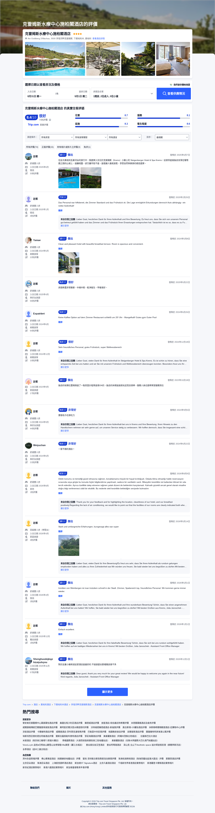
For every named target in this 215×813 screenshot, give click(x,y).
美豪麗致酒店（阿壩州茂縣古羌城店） (120, 736)
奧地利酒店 (46, 704)
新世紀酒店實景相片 (32, 767)
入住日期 (31, 91)
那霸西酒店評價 (173, 758)
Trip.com (27, 704)
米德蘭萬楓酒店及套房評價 (143, 723)
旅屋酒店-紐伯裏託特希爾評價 (115, 723)
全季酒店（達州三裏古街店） (36, 749)
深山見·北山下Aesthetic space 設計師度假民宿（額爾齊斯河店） (152, 745)
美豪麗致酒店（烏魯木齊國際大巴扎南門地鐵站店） (135, 740)
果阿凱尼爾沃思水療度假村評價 (74, 727)
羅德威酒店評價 (92, 723)
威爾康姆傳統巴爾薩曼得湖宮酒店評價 (40, 727)
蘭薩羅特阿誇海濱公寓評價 (158, 732)
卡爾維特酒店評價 (45, 732)
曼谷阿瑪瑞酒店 (114, 745)
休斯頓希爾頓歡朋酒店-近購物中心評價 (167, 727)
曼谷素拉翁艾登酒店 (95, 745)
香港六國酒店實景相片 (53, 767)
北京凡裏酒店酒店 (107, 763)
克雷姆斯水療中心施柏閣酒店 (107, 704)
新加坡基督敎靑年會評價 (77, 767)
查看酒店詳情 (98, 38)
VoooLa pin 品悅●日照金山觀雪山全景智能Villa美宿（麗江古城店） (53, 745)
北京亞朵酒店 (29, 763)
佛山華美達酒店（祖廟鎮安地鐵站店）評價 (60, 758)
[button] (195, 4)
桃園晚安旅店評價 (117, 732)
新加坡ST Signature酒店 (86, 763)
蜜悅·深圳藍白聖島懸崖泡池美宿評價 (99, 758)
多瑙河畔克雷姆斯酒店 (81, 704)
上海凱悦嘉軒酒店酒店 (62, 763)
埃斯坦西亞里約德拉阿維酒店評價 (38, 736)
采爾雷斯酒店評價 (135, 732)
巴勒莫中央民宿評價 (97, 732)
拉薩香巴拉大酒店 (149, 736)
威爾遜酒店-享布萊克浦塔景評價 (70, 732)
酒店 (36, 704)
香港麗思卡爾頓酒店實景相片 (160, 763)
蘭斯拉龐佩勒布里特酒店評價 (69, 736)
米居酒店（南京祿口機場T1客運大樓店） (41, 740)
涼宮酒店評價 (29, 732)
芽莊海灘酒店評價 (93, 736)
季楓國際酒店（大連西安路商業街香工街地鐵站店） (85, 740)
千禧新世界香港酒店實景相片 (131, 763)
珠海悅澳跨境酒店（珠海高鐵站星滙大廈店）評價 (141, 758)
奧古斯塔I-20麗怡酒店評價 (135, 727)
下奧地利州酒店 (61, 704)
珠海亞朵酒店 (43, 763)
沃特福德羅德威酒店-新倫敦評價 (105, 727)
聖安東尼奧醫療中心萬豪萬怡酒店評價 (40, 723)
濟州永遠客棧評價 (31, 758)
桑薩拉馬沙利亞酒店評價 (71, 723)
